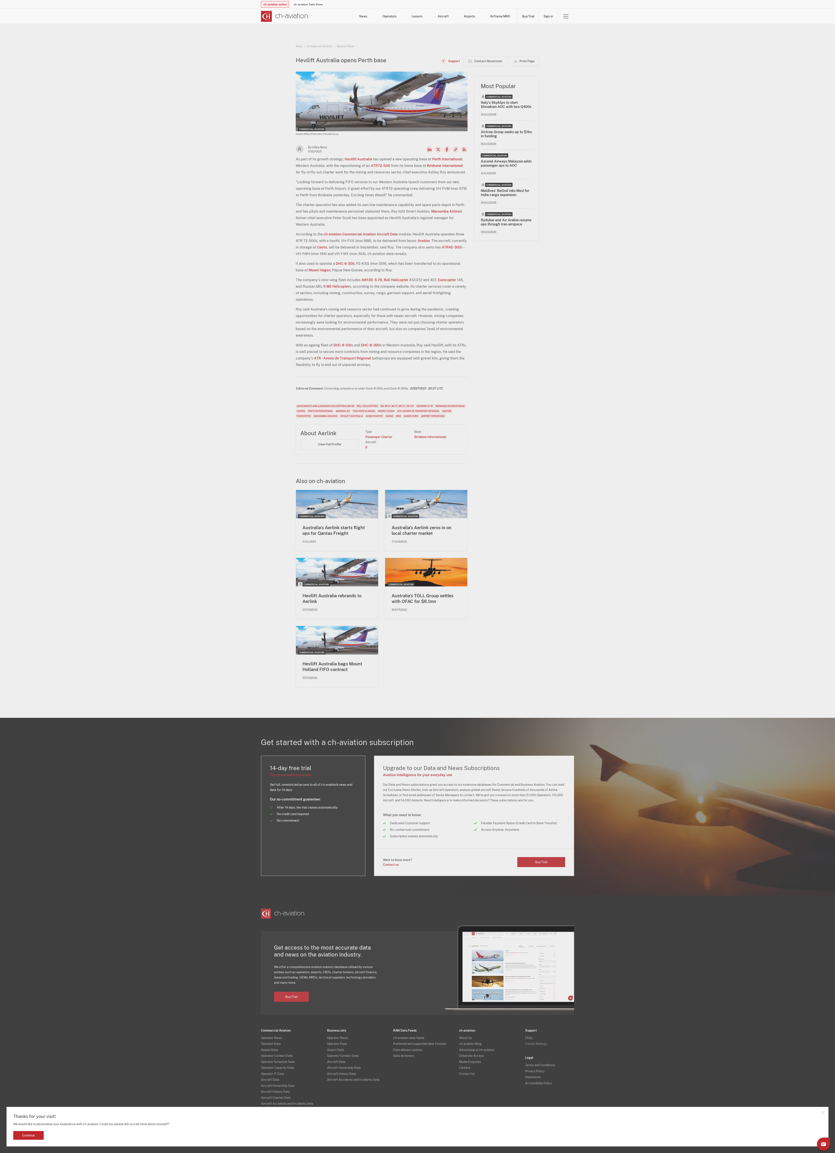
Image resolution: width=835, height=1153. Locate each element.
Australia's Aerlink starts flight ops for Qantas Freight (333, 530)
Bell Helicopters (367, 406)
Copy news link (455, 149)
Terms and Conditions (540, 1065)
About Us (465, 1038)
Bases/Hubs (411, 416)
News (363, 16)
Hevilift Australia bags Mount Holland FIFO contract (332, 666)
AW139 (367, 280)
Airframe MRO (500, 16)
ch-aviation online (275, 4)
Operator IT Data (272, 1074)
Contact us (391, 864)
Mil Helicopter (337, 286)
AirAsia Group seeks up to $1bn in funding (506, 134)
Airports (469, 16)
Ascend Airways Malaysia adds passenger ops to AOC (506, 163)
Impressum (533, 1077)
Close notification (823, 1112)
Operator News (271, 1038)
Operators (389, 16)
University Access (471, 1055)
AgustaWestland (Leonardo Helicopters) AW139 (325, 406)
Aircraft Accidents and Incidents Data (287, 1103)
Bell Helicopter (396, 280)
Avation (424, 241)
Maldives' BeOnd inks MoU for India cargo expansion (505, 193)
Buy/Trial (528, 16)
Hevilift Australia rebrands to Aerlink (331, 598)
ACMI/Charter (374, 416)
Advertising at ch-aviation (476, 1050)
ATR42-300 (451, 247)
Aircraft (443, 16)
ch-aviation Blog (470, 1044)
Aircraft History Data (275, 1091)
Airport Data (269, 1050)
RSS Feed (464, 149)
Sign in (548, 16)
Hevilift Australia (358, 159)
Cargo (389, 416)
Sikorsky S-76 (424, 406)
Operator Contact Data (277, 1055)
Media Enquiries (470, 1062)
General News (345, 46)
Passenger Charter (378, 437)
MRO (398, 416)
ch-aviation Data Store (308, 4)
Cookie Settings (536, 1043)
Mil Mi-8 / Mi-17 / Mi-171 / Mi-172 (397, 406)
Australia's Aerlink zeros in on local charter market (421, 530)
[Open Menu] (566, 16)
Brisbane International (445, 166)
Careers (464, 1067)
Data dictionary (403, 1055)
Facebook (447, 149)
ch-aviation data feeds (408, 1038)
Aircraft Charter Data (276, 1097)
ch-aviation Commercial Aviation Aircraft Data (361, 234)
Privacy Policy (534, 1071)
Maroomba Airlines (446, 211)
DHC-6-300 (345, 264)
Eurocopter (447, 280)
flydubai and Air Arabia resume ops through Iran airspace (506, 222)
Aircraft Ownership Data (278, 1086)
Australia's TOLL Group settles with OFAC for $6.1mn (422, 598)
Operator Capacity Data (277, 1067)
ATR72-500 (380, 166)
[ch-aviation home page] (284, 16)
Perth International (447, 159)
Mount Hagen (319, 270)
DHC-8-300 (370, 345)
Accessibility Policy (538, 1083)
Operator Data (271, 1044)
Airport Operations (433, 416)
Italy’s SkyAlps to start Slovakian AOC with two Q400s (506, 105)
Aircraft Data (270, 1079)
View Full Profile (329, 444)
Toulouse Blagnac (364, 411)
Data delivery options (407, 1050)
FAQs (529, 1038)
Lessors (417, 16)
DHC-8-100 (342, 345)
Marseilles (343, 411)
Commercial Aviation (319, 46)
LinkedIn (429, 149)
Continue (28, 1135)
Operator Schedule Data (278, 1062)
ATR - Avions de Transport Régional (342, 358)
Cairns (322, 247)
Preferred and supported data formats (419, 1044)
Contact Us (467, 1074)
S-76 (378, 280)
